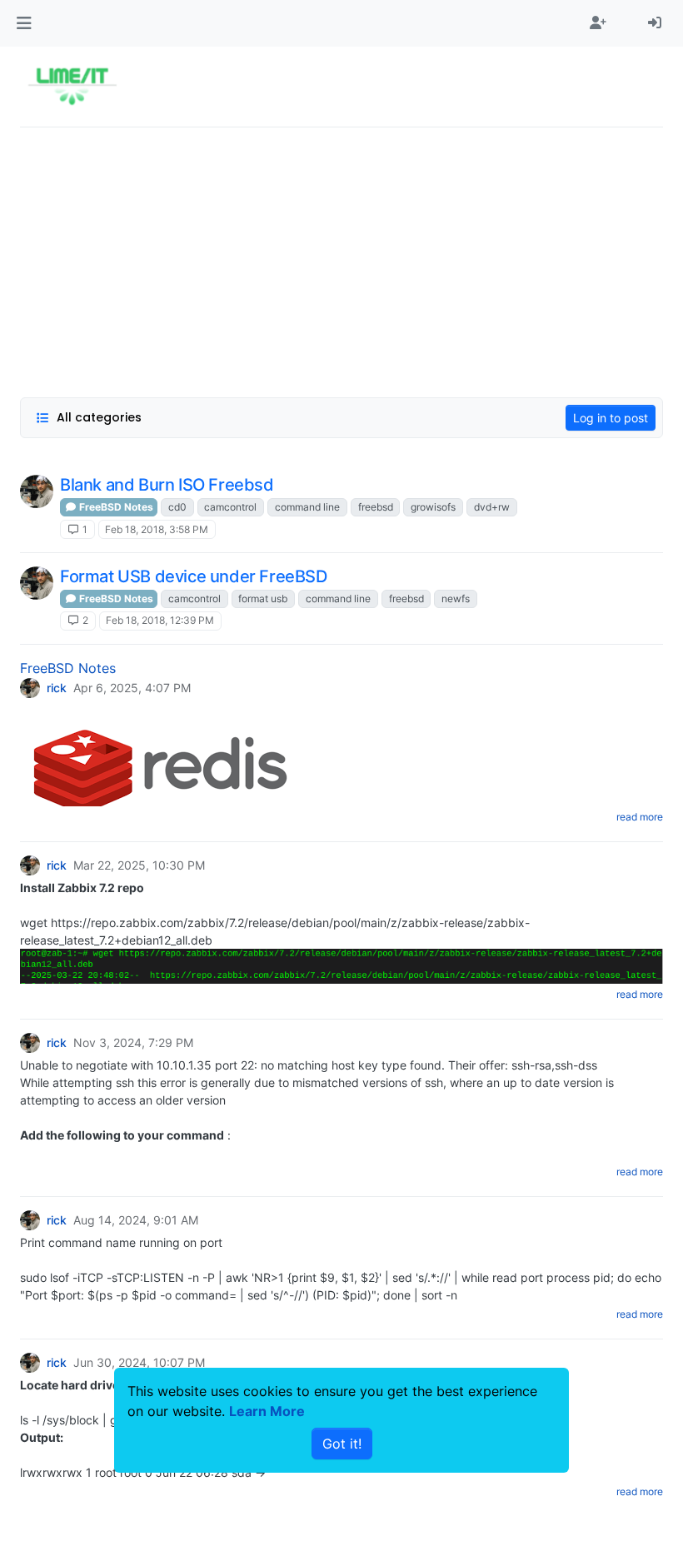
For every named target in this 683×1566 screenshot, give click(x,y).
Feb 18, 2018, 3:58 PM (156, 529)
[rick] (36, 491)
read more (639, 816)
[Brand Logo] (72, 87)
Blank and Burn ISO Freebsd (167, 485)
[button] (24, 23)
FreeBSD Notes (115, 507)
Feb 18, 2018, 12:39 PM (160, 620)
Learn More (267, 1411)
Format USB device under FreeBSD (193, 576)
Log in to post (610, 418)
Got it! (341, 1443)
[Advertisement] (341, 257)
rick (57, 688)
